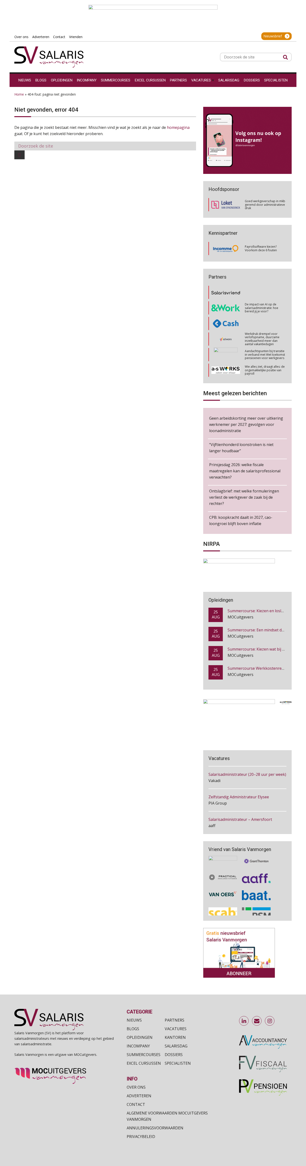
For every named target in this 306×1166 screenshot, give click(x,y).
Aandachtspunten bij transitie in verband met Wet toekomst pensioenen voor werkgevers (265, 338)
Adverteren (139, 1095)
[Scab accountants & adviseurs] (223, 908)
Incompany (138, 1046)
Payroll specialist (223, 827)
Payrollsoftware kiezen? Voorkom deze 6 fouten (261, 248)
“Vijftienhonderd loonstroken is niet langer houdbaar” (241, 447)
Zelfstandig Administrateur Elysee (238, 782)
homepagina (178, 127)
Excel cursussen (144, 1063)
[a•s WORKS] (225, 354)
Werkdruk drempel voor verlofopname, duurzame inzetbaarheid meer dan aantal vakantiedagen (262, 323)
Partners (174, 1020)
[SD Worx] (225, 323)
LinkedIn (244, 1021)
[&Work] (225, 292)
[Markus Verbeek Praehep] (225, 370)
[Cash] (225, 307)
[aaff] (256, 874)
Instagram (270, 1021)
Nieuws (134, 1020)
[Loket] (225, 205)
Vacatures (175, 1028)
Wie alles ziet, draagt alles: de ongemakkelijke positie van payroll (265, 354)
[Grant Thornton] (256, 856)
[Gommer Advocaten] (226, 339)
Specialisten (178, 1063)
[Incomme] (225, 249)
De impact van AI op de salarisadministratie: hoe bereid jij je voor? (261, 292)
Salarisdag (176, 1046)
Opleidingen (140, 1037)
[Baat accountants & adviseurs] (256, 890)
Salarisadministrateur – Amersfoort (240, 804)
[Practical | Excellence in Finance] (223, 874)
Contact (136, 1104)
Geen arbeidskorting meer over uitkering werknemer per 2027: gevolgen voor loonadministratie (246, 424)
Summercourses (143, 1054)
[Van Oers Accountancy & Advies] (223, 890)
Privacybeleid (141, 1136)
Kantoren (175, 1037)
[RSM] (256, 908)
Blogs (133, 1028)
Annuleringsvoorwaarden (155, 1128)
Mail (257, 1021)
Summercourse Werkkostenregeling (260, 652)
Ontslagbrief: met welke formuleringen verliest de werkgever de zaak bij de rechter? (244, 497)
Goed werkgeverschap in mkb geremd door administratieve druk (265, 204)
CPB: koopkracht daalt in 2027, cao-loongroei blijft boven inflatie (240, 520)
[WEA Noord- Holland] (223, 856)
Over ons (136, 1087)
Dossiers (174, 1054)
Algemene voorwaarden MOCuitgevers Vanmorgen (167, 1116)
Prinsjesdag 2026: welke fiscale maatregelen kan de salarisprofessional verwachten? (244, 471)
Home (19, 94)
